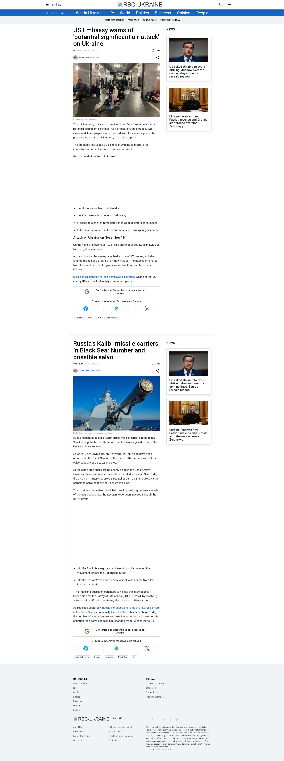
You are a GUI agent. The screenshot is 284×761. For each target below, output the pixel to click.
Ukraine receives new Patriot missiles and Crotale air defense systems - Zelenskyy (188, 121)
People (202, 13)
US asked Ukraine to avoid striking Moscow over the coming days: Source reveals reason (187, 71)
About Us (77, 727)
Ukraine (79, 318)
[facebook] (152, 719)
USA (99, 318)
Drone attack (112, 318)
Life (110, 13)
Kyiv (90, 318)
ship (134, 657)
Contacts (112, 740)
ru (59, 4)
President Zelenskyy (170, 20)
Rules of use (79, 731)
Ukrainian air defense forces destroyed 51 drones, (104, 277)
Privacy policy (114, 731)
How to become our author (121, 736)
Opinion (183, 13)
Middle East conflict (114, 20)
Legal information (81, 736)
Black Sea (122, 657)
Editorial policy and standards (122, 727)
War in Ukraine (88, 13)
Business (163, 13)
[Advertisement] (116, 182)
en (53, 4)
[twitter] (164, 719)
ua (47, 4)
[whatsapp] (177, 719)
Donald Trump (150, 20)
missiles (109, 657)
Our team (77, 740)
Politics (142, 13)
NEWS (170, 29)
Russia (97, 657)
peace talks (133, 20)
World (125, 13)
